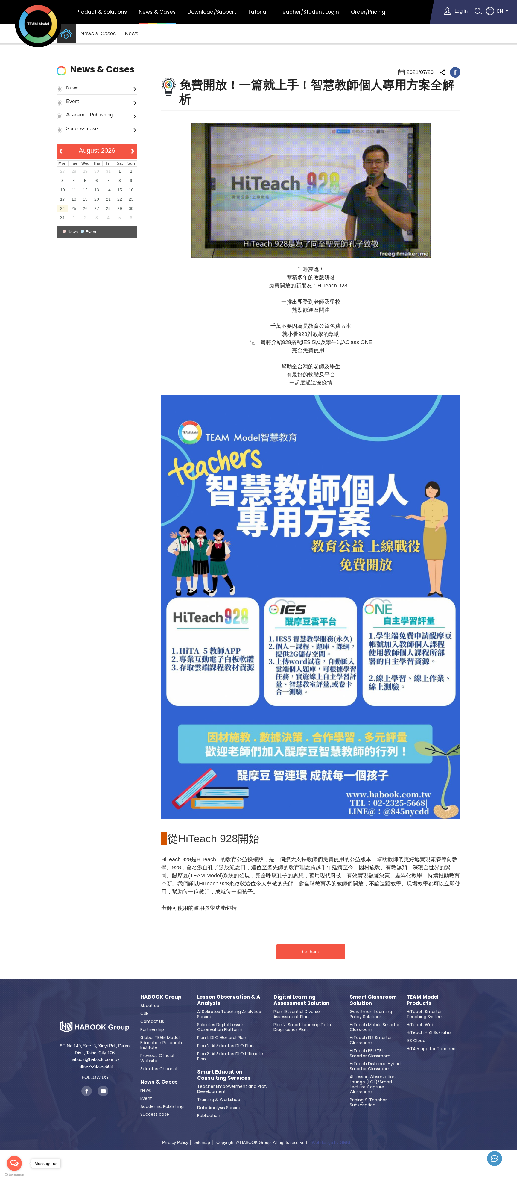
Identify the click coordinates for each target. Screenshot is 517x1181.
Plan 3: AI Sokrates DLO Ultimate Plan (230, 1056)
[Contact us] (494, 1158)
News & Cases (157, 12)
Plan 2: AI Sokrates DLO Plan (225, 1046)
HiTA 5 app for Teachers (432, 1049)
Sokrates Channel (158, 1069)
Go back (311, 951)
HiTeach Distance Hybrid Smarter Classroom (375, 1066)
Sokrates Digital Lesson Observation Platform (220, 1027)
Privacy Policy (175, 1142)
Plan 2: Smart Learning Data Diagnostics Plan (302, 1027)
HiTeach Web (420, 1025)
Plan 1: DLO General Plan (221, 1038)
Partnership (152, 1029)
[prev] (61, 151)
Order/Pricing (368, 12)
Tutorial (257, 12)
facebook (455, 72)
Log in (461, 10)
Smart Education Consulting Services (223, 1075)
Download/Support (212, 12)
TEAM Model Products (423, 1000)
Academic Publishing (89, 115)
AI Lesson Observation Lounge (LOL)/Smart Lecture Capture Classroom (373, 1084)
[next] (132, 151)
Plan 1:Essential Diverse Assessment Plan (296, 1014)
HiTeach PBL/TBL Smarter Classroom (370, 1053)
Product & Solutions (101, 12)
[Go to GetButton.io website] (14, 1175)
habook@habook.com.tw (94, 1059)
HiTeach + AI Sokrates (429, 1032)
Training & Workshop (218, 1100)
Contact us (152, 1021)
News (131, 34)
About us (149, 1006)
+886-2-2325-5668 (95, 1066)
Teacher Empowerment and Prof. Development (232, 1088)
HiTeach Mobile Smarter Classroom (375, 1027)
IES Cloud (416, 1041)
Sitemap (202, 1142)
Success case (82, 128)
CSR (144, 1013)
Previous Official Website (157, 1058)
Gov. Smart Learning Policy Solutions (371, 1014)
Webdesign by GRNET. (333, 1142)
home (66, 33)
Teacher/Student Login (309, 12)
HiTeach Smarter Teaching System (425, 1014)
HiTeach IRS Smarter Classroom (371, 1040)
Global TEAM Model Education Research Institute (161, 1043)
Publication (208, 1115)
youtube (103, 1091)
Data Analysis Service (219, 1108)
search (478, 11)
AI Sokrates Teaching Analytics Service (229, 1014)
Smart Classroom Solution (373, 1000)
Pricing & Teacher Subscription (368, 1102)
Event (72, 101)
